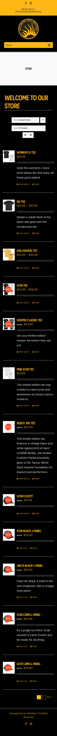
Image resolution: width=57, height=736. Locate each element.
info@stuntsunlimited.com (28, 12)
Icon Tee (22, 285)
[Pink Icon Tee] (9, 373)
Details (36, 184)
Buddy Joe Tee (26, 423)
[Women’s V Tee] (9, 156)
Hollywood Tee (27, 251)
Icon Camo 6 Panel (29, 615)
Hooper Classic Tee (29, 320)
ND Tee (21, 202)
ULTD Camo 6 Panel (29, 664)
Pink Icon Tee (25, 369)
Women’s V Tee (26, 152)
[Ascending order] (43, 120)
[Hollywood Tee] (9, 254)
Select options (24, 184)
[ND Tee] (9, 205)
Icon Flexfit (25, 496)
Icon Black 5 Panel (29, 531)
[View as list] (30, 135)
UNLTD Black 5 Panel (30, 565)
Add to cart (23, 548)
